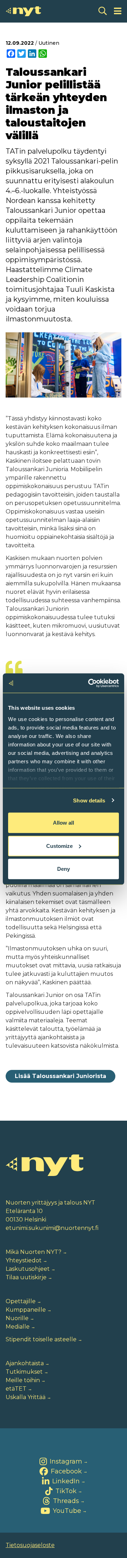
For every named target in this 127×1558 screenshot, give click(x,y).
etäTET (16, 1388)
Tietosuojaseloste (30, 1545)
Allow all (63, 823)
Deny (63, 869)
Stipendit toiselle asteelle (41, 1339)
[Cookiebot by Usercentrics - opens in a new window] (89, 683)
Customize (59, 846)
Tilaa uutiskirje (26, 1277)
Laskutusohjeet (28, 1269)
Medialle (18, 1326)
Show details (89, 800)
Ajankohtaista (25, 1363)
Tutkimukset (24, 1371)
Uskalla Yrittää (26, 1397)
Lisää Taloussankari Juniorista (60, 1076)
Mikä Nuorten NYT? (33, 1252)
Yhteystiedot (24, 1260)
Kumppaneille (26, 1309)
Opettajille (21, 1301)
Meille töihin (23, 1380)
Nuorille (17, 1318)
